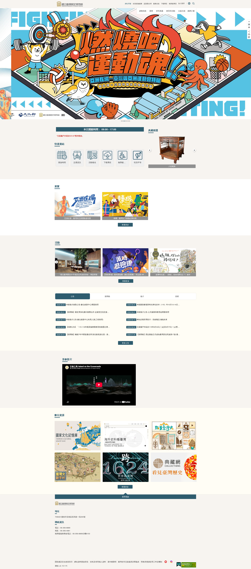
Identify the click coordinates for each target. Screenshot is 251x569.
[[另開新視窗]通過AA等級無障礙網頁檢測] (188, 565)
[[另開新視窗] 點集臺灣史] (174, 436)
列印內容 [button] (249, 34)
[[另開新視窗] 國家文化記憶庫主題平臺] (78, 436)
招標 (177, 296)
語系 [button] (189, 3)
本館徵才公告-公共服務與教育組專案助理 (148, 312)
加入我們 (181, 3)
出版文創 (182, 11)
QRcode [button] (249, 37)
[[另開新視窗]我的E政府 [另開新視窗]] (179, 564)
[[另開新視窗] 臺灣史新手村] (78, 467)
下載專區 (164, 3)
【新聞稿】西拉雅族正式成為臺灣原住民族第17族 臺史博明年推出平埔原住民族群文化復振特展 (154, 334)
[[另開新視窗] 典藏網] (174, 467)
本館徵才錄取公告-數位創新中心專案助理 (78, 304)
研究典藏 (160, 11)
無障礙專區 (173, 3)
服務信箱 (156, 3)
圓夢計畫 (191, 11)
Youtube (165, 561)
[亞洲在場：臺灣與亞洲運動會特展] (125, 63)
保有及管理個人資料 (98, 561)
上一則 (4, 67)
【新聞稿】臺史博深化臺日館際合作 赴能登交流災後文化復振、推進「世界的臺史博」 (84, 312)
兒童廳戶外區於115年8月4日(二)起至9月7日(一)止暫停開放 (154, 327)
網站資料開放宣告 (81, 561)
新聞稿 (107, 296)
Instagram (171, 561)
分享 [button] (249, 31)
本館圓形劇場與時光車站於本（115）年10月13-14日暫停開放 (154, 304)
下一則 (247, 67)
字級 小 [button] (249, 21)
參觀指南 (143, 11)
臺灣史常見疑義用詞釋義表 (128, 561)
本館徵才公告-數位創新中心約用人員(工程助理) (80, 319)
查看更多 (125, 224)
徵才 (142, 296)
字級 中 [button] (249, 24)
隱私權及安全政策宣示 (64, 561)
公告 (72, 296)
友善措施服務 (137, 3)
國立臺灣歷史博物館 (69, 4)
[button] (125, 496)
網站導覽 (128, 3)
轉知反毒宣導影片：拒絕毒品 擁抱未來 (147, 319)
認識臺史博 (148, 3)
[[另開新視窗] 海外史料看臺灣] (126, 436)
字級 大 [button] (249, 27)
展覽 (151, 11)
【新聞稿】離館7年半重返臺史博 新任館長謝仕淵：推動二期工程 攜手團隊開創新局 (84, 334)
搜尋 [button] (193, 3)
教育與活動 (171, 11)
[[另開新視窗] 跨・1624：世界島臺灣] (126, 467)
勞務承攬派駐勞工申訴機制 (151, 561)
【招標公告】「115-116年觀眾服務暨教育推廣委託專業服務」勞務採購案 (84, 327)
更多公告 (125, 343)
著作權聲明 (112, 561)
